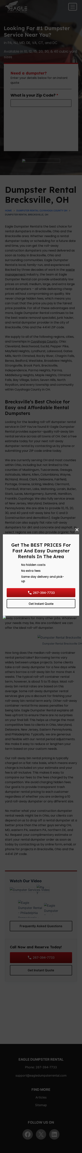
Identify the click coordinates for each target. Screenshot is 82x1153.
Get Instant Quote (41, 603)
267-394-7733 (44, 592)
